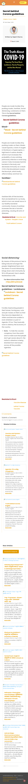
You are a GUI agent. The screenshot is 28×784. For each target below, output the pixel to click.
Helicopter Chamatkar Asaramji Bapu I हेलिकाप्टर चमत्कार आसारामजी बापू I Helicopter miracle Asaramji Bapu (13, 697)
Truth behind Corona (14, 223)
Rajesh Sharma (17, 37)
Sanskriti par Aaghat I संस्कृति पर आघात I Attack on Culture (13, 658)
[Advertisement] (14, 90)
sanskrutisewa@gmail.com (9, 777)
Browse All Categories (10, 551)
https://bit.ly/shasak (14, 282)
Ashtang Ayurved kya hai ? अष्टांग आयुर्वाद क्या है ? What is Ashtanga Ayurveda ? (13, 567)
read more (8, 459)
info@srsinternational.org (9, 779)
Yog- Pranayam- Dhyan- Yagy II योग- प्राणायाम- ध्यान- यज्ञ (13, 599)
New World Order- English (14, 439)
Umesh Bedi (6, 781)
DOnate (22, 2)
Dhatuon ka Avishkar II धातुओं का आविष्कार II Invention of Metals (12, 634)
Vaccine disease (20, 402)
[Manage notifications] (24, 781)
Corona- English (12, 19)
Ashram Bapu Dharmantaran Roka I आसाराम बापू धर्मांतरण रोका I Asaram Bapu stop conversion (13, 737)
